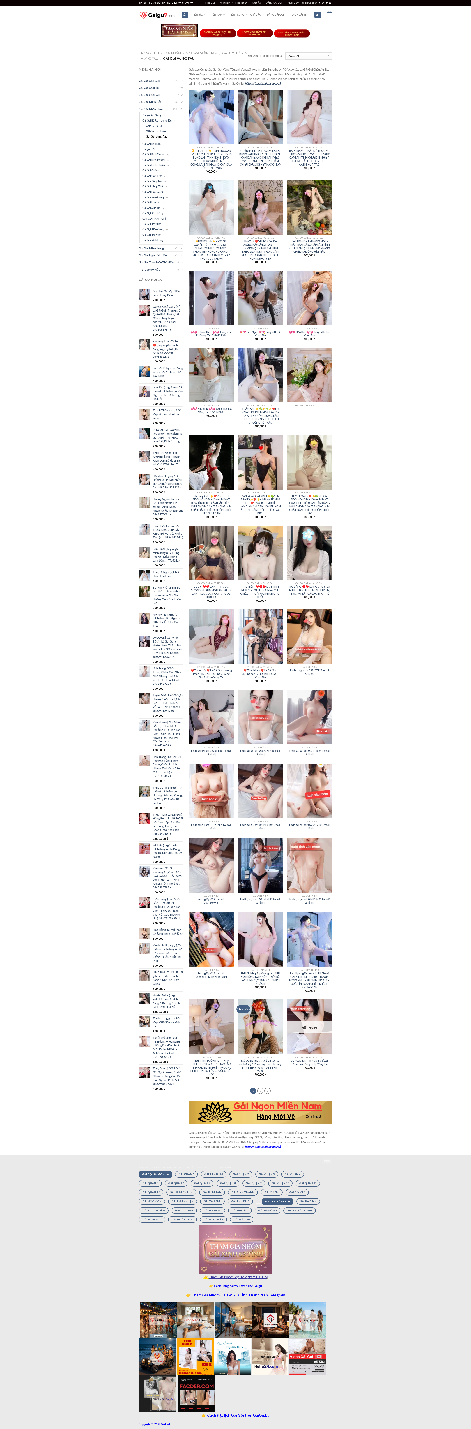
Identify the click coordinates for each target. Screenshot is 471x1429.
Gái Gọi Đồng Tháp (153, 186)
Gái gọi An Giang (152, 115)
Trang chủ (149, 53)
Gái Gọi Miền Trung (151, 248)
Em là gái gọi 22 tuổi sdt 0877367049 (211, 901)
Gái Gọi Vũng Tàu (156, 136)
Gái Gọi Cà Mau (151, 170)
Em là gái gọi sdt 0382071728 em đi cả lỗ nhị (260, 752)
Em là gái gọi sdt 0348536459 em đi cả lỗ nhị (309, 901)
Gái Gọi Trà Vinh (151, 234)
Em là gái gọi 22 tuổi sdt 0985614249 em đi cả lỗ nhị (211, 975)
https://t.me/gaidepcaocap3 (263, 83)
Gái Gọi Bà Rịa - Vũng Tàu (157, 120)
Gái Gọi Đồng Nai (152, 181)
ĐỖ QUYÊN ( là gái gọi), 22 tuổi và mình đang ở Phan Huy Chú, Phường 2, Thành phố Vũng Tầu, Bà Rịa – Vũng (260, 1065)
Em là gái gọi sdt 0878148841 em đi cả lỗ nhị (211, 752)
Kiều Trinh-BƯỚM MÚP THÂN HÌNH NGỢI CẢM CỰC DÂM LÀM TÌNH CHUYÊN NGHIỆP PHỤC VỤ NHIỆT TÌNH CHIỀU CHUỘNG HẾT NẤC (211, 1067)
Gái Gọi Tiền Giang (153, 229)
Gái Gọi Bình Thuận (153, 165)
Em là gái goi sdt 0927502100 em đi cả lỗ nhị (309, 826)
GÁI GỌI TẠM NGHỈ (154, 218)
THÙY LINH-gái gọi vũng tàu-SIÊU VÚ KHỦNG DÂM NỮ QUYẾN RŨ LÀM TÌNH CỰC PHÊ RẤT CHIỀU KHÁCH (260, 978)
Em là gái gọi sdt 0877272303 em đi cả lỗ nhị (260, 901)
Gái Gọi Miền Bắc (150, 101)
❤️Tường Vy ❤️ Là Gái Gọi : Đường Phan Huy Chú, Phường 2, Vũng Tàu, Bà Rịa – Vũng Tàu (211, 674)
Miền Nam (225, 2)
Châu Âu (256, 2)
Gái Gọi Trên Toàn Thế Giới (156, 262)
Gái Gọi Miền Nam (201, 53)
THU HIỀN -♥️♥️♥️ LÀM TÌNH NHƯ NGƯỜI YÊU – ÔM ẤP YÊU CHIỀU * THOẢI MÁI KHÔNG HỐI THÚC (260, 592)
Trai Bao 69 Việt (149, 269)
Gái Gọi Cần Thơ (152, 175)
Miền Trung (241, 2)
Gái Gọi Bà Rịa (154, 125)
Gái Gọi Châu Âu (149, 94)
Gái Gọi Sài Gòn (151, 207)
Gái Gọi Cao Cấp (149, 80)
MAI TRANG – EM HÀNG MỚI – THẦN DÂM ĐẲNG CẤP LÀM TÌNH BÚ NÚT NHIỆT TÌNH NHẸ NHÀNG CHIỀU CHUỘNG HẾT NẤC (309, 246)
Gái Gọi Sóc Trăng (153, 213)
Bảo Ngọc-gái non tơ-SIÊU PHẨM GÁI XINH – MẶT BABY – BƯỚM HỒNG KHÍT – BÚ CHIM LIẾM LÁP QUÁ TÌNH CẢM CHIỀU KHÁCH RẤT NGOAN (309, 980)
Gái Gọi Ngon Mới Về (153, 255)
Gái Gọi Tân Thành (156, 131)
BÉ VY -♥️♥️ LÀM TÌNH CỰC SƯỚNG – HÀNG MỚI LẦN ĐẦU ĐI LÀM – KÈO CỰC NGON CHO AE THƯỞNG (211, 592)
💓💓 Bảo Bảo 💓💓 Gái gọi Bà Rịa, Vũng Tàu (309, 333)
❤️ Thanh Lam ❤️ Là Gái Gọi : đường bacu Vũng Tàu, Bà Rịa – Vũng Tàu (260, 674)
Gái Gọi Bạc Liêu (151, 143)
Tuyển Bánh (293, 2)
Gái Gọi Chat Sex (149, 87)
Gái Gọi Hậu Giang (153, 191)
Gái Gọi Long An (151, 202)
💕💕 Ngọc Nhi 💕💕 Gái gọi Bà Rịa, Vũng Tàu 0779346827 (211, 410)
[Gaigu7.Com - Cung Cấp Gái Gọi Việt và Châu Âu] (157, 14)
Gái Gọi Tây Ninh (151, 224)
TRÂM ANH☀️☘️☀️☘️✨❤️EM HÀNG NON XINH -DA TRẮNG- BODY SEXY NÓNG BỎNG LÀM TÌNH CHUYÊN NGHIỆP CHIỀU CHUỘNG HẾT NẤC (260, 415)
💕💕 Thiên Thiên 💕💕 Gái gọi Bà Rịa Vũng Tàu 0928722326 (211, 333)
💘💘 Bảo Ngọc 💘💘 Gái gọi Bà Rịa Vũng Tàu (260, 333)
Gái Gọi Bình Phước (153, 159)
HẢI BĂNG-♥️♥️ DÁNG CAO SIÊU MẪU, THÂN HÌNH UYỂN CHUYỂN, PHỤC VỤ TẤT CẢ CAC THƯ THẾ (309, 590)
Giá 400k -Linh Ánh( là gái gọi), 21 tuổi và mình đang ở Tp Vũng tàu (309, 1062)
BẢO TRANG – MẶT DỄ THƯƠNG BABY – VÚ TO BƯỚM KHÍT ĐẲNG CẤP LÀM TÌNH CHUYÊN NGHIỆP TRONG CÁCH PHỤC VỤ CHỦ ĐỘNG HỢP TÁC (309, 157)
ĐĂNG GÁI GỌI (274, 2)
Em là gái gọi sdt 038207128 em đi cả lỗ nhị (309, 672)
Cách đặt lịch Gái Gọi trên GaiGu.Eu (238, 1415)
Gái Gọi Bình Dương (153, 154)
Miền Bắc (210, 2)
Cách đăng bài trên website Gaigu (238, 1286)
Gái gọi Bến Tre (151, 149)
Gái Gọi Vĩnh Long (152, 240)
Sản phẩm (172, 53)
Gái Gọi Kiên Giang (153, 197)
